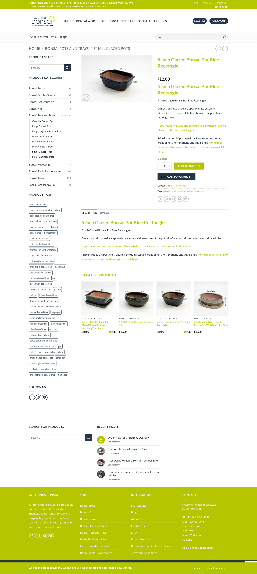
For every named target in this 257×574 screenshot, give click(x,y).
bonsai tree (35, 232)
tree (54, 369)
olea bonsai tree (59, 323)
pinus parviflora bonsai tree (43, 340)
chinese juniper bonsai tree (43, 249)
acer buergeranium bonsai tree (45, 210)
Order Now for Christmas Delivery (128, 437)
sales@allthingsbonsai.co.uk (199, 504)
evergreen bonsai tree (41, 283)
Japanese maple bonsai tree (44, 301)
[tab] (104, 212)
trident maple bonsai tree (42, 374)
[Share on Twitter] (167, 199)
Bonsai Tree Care (122, 21)
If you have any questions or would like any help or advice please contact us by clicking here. (135, 246)
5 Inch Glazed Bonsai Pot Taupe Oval (136, 323)
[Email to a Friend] (173, 199)
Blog (196, 2)
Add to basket (189, 166)
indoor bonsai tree (48, 295)
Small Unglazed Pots (43, 156)
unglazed (62, 374)
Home (34, 48)
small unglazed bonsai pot (42, 363)
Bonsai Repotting (39, 164)
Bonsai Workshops (91, 21)
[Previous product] (225, 48)
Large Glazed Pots (41, 126)
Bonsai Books (37, 88)
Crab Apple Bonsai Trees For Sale (127, 449)
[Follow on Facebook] (213, 7)
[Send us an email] (220, 7)
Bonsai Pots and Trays (67, 48)
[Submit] (224, 37)
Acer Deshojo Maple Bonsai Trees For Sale (133, 460)
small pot (60, 357)
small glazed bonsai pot (41, 357)
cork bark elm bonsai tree (42, 255)
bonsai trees (50, 232)
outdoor (53, 329)
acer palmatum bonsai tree (43, 221)
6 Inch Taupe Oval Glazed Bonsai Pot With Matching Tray (211, 323)
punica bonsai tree (54, 352)
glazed (57, 289)
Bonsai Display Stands (42, 95)
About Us (206, 2)
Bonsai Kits (35, 108)
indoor (33, 295)
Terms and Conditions (144, 552)
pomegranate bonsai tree (42, 346)
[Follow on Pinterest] (45, 397)
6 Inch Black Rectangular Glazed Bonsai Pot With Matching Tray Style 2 (94, 325)
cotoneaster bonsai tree (42, 261)
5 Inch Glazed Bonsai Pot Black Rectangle (173, 323)
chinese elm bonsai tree (41, 244)
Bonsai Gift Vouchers (41, 101)
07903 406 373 (191, 508)
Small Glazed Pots (112, 48)
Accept (198, 568)
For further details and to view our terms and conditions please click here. (191, 147)
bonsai (54, 227)
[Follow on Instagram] (216, 7)
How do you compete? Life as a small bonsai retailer (133, 473)
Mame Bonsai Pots (42, 136)
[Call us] (223, 7)
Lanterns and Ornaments (95, 546)
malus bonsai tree (39, 323)
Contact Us (220, 2)
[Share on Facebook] (160, 199)
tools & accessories (39, 369)
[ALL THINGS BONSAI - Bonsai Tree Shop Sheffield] (43, 21)
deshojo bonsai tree (39, 278)
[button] (200, 21)
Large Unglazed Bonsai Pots (47, 131)
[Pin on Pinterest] (179, 199)
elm (54, 278)
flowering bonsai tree (40, 289)
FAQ (134, 532)
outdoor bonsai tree (39, 335)
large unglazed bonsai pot (42, 317)
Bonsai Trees (36, 178)
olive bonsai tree (38, 329)
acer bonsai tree (38, 204)
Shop (67, 21)
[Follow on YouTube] (226, 7)
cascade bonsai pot (39, 238)
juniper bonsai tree (39, 312)
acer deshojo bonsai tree (42, 215)
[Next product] (218, 48)
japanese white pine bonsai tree (45, 306)
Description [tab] (89, 213)
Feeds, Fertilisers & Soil (42, 184)
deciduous (60, 266)
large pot (56, 312)
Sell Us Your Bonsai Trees (198, 547)
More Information (216, 568)
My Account (138, 505)
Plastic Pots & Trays (42, 146)
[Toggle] (69, 115)
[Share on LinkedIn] (186, 199)
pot (60, 346)
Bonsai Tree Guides (152, 21)
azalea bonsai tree (39, 227)
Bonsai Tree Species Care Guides (150, 546)
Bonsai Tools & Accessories (45, 171)
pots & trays (36, 352)
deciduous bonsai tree (41, 272)
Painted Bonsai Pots (43, 141)
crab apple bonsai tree (41, 266)
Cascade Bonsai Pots (43, 121)
